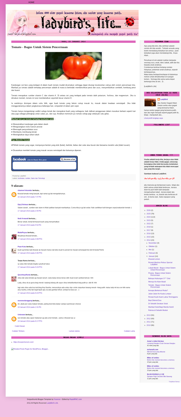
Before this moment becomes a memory (160, 360)
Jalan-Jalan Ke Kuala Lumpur (159, 294)
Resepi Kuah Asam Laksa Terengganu (163, 297)
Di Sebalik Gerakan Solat (158, 304)
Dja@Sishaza (23, 205)
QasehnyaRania (24, 275)
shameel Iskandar (25, 190)
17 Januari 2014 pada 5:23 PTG (30, 267)
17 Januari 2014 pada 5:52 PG (29, 225)
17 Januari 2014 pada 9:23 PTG (30, 293)
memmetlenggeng (25, 301)
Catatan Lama (129, 331)
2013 (149, 315)
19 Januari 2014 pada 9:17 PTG (30, 321)
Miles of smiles (153, 358)
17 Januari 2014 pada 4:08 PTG (30, 239)
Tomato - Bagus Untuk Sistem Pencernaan (159, 286)
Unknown (21, 315)
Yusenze (57, 399)
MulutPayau (22, 233)
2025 (149, 214)
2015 (149, 237)
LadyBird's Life (52, 403)
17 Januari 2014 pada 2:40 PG (29, 211)
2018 (149, 227)
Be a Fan (68, 159)
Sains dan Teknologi (38, 178)
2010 (149, 325)
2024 (149, 217)
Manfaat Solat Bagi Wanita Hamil (161, 307)
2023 (149, 220)
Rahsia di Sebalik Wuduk (158, 310)
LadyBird (164, 99)
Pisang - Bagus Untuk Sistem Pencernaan (159, 274)
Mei (150, 250)
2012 (149, 319)
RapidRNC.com (76, 399)
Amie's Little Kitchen (155, 341)
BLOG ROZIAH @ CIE (155, 374)
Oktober (152, 246)
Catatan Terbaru (18, 331)
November (153, 243)
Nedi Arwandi (23, 219)
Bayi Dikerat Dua (154, 300)
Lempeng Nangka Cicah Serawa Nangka (161, 343)
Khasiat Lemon (154, 259)
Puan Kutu (22, 247)
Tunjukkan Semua (174, 381)
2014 (149, 240)
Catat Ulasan (20, 326)
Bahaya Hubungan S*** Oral (159, 278)
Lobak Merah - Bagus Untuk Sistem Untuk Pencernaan (161, 269)
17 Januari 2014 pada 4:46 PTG (30, 253)
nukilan (27, 178)
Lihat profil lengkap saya (153, 118)
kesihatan (21, 178)
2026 (149, 210)
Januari (152, 256)
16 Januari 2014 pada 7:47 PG (29, 197)
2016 (149, 234)
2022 (149, 224)
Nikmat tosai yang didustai (156, 352)
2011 (149, 322)
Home (31, 2)
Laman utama (74, 331)
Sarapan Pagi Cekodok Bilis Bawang (159, 376)
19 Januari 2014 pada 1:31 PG (29, 307)
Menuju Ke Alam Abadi (157, 282)
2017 (149, 230)
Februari (152, 253)
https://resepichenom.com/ (23, 342)
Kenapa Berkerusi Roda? (158, 290)
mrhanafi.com (152, 350)
